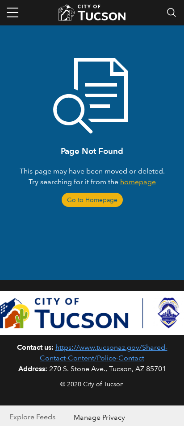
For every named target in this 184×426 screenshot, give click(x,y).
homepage (138, 182)
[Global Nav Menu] (12, 12)
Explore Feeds (32, 417)
